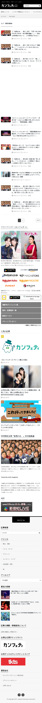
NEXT (38, 220)
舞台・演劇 (6, 544)
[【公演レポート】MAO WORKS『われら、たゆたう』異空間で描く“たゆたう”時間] (5, 605)
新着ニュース (5, 12)
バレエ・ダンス (8, 549)
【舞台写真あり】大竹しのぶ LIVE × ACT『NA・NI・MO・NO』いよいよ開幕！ (24, 592)
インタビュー (27, 179)
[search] (39, 5)
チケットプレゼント (9, 321)
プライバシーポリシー (10, 680)
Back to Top (21, 520)
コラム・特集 (27, 38)
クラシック (6, 554)
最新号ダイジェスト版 (10, 305)
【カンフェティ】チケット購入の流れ (14, 360)
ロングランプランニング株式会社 (13, 675)
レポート (25, 125)
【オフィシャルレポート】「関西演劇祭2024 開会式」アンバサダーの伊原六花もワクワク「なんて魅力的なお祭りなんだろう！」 (26, 134)
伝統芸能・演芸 (8, 564)
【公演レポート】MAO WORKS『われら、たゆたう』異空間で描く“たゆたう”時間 (25, 603)
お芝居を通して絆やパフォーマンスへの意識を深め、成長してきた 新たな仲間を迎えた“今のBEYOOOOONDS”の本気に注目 (20, 392)
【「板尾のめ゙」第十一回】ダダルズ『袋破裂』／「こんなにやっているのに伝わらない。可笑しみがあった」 (26, 47)
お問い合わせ (7, 685)
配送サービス (7, 316)
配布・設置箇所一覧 (9, 310)
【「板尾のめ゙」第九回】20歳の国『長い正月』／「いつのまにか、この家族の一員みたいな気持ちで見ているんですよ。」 (26, 161)
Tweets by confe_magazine (9, 477)
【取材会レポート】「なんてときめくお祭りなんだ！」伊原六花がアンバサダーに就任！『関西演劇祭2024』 (26, 147)
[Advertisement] (21, 92)
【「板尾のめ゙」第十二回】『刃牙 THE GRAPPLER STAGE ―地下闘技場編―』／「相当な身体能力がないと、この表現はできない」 (26, 33)
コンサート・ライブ (9, 559)
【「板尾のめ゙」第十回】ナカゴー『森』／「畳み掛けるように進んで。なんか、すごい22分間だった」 (26, 61)
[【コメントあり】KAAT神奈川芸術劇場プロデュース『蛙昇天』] (5, 616)
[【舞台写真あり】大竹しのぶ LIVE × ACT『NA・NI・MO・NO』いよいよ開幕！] (5, 594)
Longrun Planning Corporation (26, 699)
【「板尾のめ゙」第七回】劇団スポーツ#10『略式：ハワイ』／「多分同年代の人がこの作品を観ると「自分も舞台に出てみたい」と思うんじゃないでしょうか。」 (26, 205)
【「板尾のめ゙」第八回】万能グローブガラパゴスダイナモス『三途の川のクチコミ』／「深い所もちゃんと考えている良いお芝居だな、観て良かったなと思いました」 (26, 189)
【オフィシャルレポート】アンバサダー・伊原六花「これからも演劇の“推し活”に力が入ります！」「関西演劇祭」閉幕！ (26, 120)
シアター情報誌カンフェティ (21, 12)
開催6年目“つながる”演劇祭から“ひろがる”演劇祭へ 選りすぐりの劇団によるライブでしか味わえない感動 (26, 175)
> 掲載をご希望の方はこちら (33, 325)
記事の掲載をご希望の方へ (9, 632)
